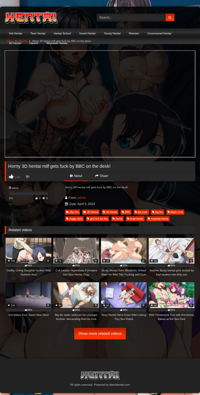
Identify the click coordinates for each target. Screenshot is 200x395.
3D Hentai (15, 43)
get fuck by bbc (99, 218)
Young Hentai (112, 33)
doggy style (75, 218)
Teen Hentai (37, 33)
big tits (159, 211)
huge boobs (136, 218)
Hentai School (62, 33)
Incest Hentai (87, 33)
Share (103, 176)
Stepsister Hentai (56, 43)
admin (81, 197)
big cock (142, 211)
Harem (33, 43)
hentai (119, 218)
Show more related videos (100, 333)
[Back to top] (188, 384)
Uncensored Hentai (159, 33)
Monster (134, 33)
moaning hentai (159, 218)
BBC (127, 211)
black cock (177, 211)
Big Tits (74, 211)
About (77, 176)
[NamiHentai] (45, 18)
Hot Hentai (15, 33)
